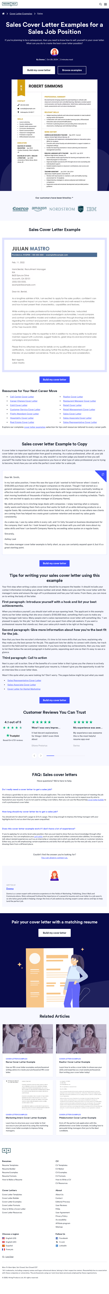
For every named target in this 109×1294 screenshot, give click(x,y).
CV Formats (61, 1176)
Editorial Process (63, 1202)
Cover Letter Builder (10, 1198)
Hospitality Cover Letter (22, 418)
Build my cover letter (39, 70)
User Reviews (61, 1205)
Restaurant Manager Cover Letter (79, 401)
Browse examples (72, 70)
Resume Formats (9, 1176)
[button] (7, 1257)
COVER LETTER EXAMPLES (16, 1059)
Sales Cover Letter (72, 414)
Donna (10, 888)
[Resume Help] (54, 1151)
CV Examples (61, 1172)
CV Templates (61, 1165)
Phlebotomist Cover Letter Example (77, 1118)
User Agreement (63, 1212)
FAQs (58, 1209)
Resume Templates (10, 1165)
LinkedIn (63, 1246)
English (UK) (11, 1242)
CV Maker (60, 1169)
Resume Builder (8, 1169)
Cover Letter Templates (12, 1194)
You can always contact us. (54, 857)
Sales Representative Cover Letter (80, 422)
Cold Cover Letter (18, 405)
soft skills (38, 836)
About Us (59, 1194)
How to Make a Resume (12, 1180)
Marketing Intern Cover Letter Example (26, 1118)
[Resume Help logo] (9, 4)
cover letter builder (96, 800)
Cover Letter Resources (12, 1212)
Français (9, 1249)
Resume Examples (10, 1172)
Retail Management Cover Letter (79, 409)
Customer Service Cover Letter (25, 409)
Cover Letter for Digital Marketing (24, 689)
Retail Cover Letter (72, 405)
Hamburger (105, 4)
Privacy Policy (61, 1216)
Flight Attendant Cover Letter (24, 414)
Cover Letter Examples (21, 13)
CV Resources (62, 1183)
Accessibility (61, 1220)
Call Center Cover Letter (22, 396)
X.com (62, 1242)
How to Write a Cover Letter (14, 1209)
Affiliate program (63, 1223)
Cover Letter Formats (11, 1205)
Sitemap (59, 1227)
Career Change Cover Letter (23, 401)
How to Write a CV (63, 1180)
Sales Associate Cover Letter (77, 418)
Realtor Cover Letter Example (74, 1062)
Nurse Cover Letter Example (20, 1062)
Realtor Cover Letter (73, 396)
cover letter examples (34, 427)
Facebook (63, 1238)
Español (9, 1246)
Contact (59, 1198)
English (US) (11, 1238)
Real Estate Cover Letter (22, 422)
